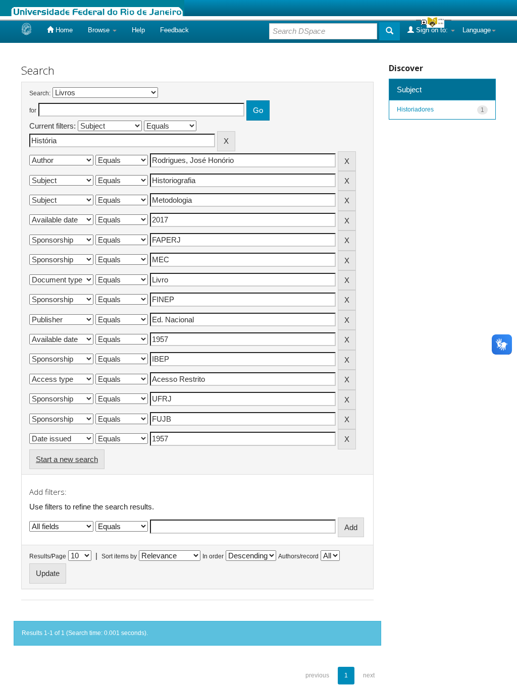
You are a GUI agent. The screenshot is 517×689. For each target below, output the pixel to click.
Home (63, 30)
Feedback (174, 30)
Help (138, 30)
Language (476, 30)
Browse (100, 30)
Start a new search (67, 459)
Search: (39, 93)
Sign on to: (432, 30)
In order (213, 556)
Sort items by (119, 556)
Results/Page (47, 556)
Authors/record (298, 556)
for (32, 110)
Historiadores (415, 109)
